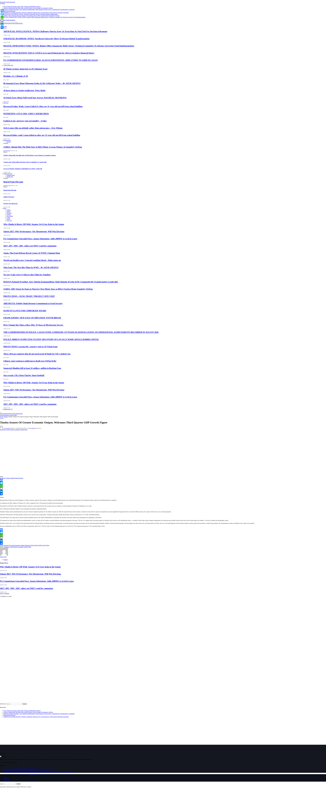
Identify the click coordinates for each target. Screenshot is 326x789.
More (4, 208)
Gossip (9, 214)
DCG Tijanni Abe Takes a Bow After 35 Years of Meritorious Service (22, 6)
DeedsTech (32, 775)
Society (9, 142)
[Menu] (0, 412)
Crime (8, 217)
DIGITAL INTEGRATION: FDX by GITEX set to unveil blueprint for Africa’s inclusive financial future (48, 53)
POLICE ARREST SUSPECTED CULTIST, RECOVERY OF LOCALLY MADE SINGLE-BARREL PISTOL (51, 339)
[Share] (163, 494)
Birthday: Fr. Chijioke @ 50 (15, 76)
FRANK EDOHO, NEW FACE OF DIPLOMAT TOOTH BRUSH (32, 318)
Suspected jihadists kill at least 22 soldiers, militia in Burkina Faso (32, 368)
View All (9, 220)
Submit (18, 784)
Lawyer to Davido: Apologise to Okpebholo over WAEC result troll (22, 168)
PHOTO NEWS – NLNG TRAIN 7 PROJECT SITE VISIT (29, 296)
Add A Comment (4, 593)
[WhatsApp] (163, 485)
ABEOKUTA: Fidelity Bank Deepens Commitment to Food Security (33, 303)
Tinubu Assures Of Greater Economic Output (12, 545)
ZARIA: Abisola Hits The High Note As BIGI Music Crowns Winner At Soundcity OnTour (28, 8)
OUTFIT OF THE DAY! (10, 203)
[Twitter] (163, 483)
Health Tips (10, 176)
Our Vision (6, 779)
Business (9, 213)
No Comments (33, 428)
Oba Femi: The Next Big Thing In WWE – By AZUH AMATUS (30, 267)
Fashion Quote (11, 175)
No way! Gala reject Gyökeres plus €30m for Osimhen (27, 275)
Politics (9, 210)
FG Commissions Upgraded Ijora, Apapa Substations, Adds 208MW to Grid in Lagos (40, 239)
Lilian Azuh (6, 428)
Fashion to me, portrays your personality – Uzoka (25, 121)
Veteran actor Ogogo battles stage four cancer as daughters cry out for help (25, 162)
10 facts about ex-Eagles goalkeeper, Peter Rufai (24, 90)
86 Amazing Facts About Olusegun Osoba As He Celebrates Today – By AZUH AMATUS (41, 83)
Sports (8, 211)
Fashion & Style (7, 173)
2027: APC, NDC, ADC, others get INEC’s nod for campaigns (29, 246)
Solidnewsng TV (8, 409)
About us (5, 777)
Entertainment (7, 140)
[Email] (163, 488)
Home (5, 26)
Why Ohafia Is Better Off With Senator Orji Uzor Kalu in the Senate (33, 224)
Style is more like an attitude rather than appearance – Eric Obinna (32, 128)
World (8, 219)
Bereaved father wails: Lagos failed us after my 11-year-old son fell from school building (41, 135)
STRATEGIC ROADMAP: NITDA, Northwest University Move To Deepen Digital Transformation (30, 14)
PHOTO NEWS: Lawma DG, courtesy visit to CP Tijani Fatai (30, 347)
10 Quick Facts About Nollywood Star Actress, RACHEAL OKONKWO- (35, 98)
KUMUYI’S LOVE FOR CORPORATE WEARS (24, 311)
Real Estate (10, 216)
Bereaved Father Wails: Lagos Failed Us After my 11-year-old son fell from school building (43, 106)
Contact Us (6, 781)
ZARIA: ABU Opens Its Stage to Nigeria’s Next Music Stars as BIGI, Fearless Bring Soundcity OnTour (31, 15)
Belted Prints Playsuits (9, 11)
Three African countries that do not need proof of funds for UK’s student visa (36, 354)
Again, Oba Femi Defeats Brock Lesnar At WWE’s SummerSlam (31, 253)
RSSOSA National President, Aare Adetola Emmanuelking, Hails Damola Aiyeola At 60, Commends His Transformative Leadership (39, 9)
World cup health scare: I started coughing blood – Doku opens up (32, 260)
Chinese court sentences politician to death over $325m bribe (29, 361)
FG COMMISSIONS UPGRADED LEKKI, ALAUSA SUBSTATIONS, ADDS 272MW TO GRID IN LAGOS (50, 60)
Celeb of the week (8, 65)
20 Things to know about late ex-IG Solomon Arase (25, 69)
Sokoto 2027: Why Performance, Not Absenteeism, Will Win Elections (33, 231)
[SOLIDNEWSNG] (11, 23)
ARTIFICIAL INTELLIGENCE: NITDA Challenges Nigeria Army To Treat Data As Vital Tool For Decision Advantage (36, 12)
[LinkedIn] (163, 491)
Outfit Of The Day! (8, 197)
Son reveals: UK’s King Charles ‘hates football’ (24, 375)
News (5, 28)
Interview (5, 103)
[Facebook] (163, 480)
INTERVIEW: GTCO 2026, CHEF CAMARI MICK (26, 114)
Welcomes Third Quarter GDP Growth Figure (37, 545)
